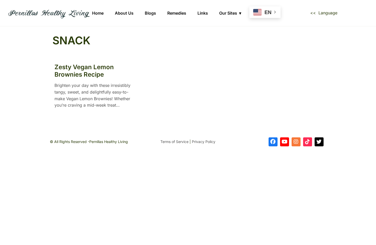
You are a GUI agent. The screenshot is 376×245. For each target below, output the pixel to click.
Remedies (176, 13)
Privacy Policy (203, 141)
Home (98, 13)
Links (202, 13)
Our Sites (228, 13)
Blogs (150, 13)
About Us (124, 13)
